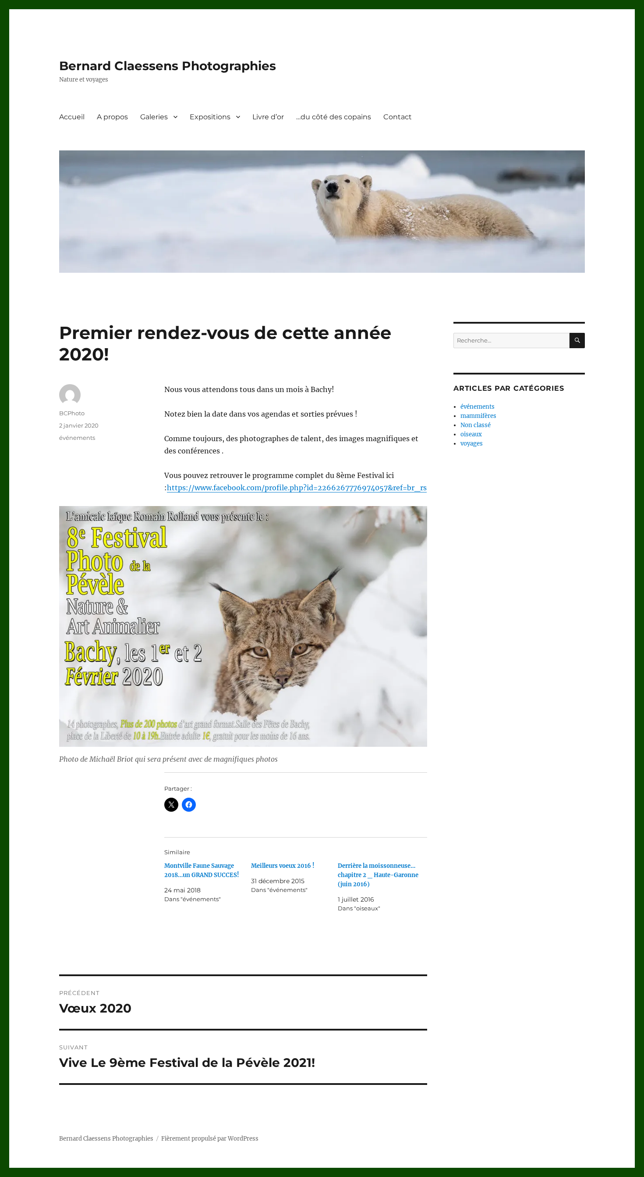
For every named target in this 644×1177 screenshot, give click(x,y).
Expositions (210, 117)
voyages (471, 443)
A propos (112, 117)
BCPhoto (72, 413)
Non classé (475, 425)
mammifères (478, 416)
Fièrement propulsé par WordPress (209, 1138)
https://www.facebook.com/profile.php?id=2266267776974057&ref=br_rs (297, 487)
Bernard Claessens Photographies (167, 65)
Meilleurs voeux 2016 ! (283, 866)
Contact (397, 117)
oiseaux (471, 434)
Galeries (154, 117)
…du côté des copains (333, 117)
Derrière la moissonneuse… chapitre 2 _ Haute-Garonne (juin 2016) (378, 875)
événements (77, 437)
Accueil (72, 117)
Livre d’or (268, 117)
